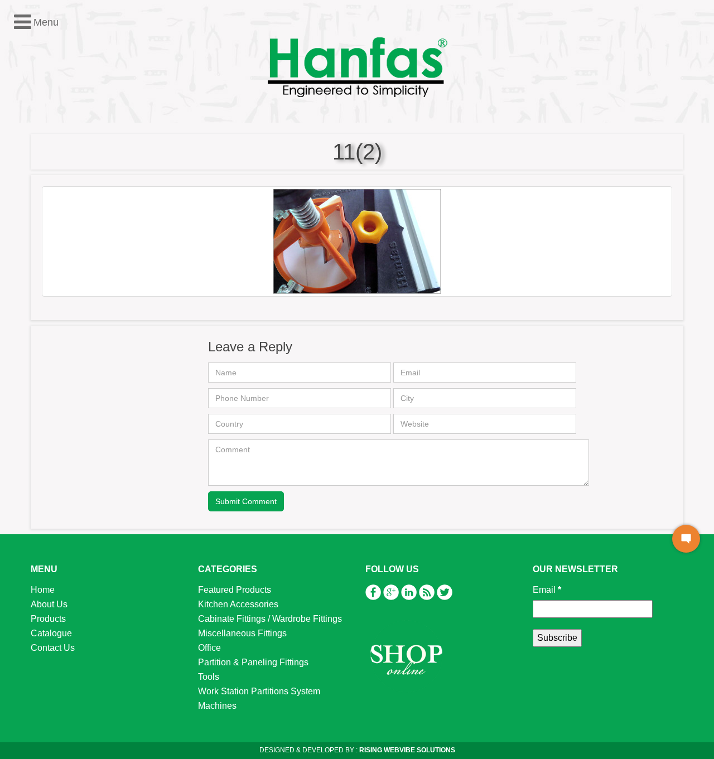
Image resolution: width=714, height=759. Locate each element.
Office (29, 243)
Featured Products (234, 589)
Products (48, 618)
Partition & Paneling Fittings (253, 662)
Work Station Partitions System (259, 691)
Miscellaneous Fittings (242, 633)
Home (43, 589)
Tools (29, 272)
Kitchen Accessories (238, 604)
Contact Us (53, 647)
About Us (49, 604)
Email (547, 589)
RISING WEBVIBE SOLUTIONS (406, 750)
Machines (217, 705)
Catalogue (51, 633)
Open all (25, 170)
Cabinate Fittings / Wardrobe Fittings (270, 618)
